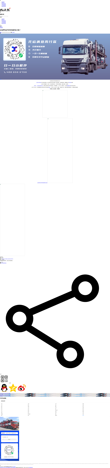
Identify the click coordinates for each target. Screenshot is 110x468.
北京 (1, 403)
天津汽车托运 (11, 464)
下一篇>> (1, 396)
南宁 (28, 412)
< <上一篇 (1, 394)
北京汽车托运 (4, 3)
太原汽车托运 (4, 464)
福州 (28, 410)
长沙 (1, 410)
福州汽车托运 (21, 464)
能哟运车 (3, 2)
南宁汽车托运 (79, 463)
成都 (28, 406)
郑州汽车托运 (96, 463)
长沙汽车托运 (103, 463)
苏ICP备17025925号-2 (3, 467)
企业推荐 (1, 27)
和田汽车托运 (1, 463)
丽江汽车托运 (59, 463)
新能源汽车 (69, 85)
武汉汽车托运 (73, 463)
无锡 (55, 411)
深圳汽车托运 (4, 6)
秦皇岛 (56, 415)
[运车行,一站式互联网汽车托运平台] (55, 79)
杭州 (83, 406)
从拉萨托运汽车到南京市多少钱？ (5, 393)
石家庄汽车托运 (15, 464)
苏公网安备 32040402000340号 (11, 467)
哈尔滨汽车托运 (90, 463)
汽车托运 (39, 82)
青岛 (1, 407)
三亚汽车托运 (23, 463)
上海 (28, 403)
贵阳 (1, 412)
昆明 (83, 410)
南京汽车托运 (93, 463)
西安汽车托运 (63, 463)
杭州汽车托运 (43, 463)
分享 (0, 374)
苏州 (28, 411)
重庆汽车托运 (69, 463)
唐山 (28, 415)
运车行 (37, 82)
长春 (28, 408)
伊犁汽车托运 (20, 463)
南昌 (83, 411)
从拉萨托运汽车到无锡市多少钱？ (42, 182)
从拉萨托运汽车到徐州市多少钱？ (5, 395)
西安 (1, 406)
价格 (49, 87)
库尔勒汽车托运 (12, 463)
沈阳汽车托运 (86, 463)
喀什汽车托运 (4, 463)
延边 (1, 408)
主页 (1, 26)
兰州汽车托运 (49, 463)
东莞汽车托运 (31, 464)
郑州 (83, 408)
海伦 (1, 32)
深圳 (83, 403)
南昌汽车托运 (1, 464)
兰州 (1, 411)
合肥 (55, 412)
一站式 (38, 85)
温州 (1, 415)
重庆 (55, 406)
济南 (83, 407)
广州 (55, 403)
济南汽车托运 (100, 463)
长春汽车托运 (83, 463)
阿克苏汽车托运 (8, 463)
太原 (83, 412)
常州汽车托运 (76, 463)
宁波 (55, 407)
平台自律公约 (31, 467)
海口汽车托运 (26, 463)
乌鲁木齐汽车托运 (16, 463)
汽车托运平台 (41, 85)
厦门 (55, 408)
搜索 (0, 17)
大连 (28, 407)
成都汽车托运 (66, 463)
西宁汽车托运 (25, 464)
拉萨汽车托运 (56, 463)
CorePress (14, 466)
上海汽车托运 (4, 4)
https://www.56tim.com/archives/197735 (7, 258)
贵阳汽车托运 (8, 464)
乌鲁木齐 (56, 410)
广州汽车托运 (4, 5)
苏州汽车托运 (46, 463)
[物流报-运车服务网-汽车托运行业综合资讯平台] (5, 11)
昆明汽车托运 (53, 463)
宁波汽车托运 (18, 464)
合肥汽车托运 (106, 463)
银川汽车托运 (28, 464)
